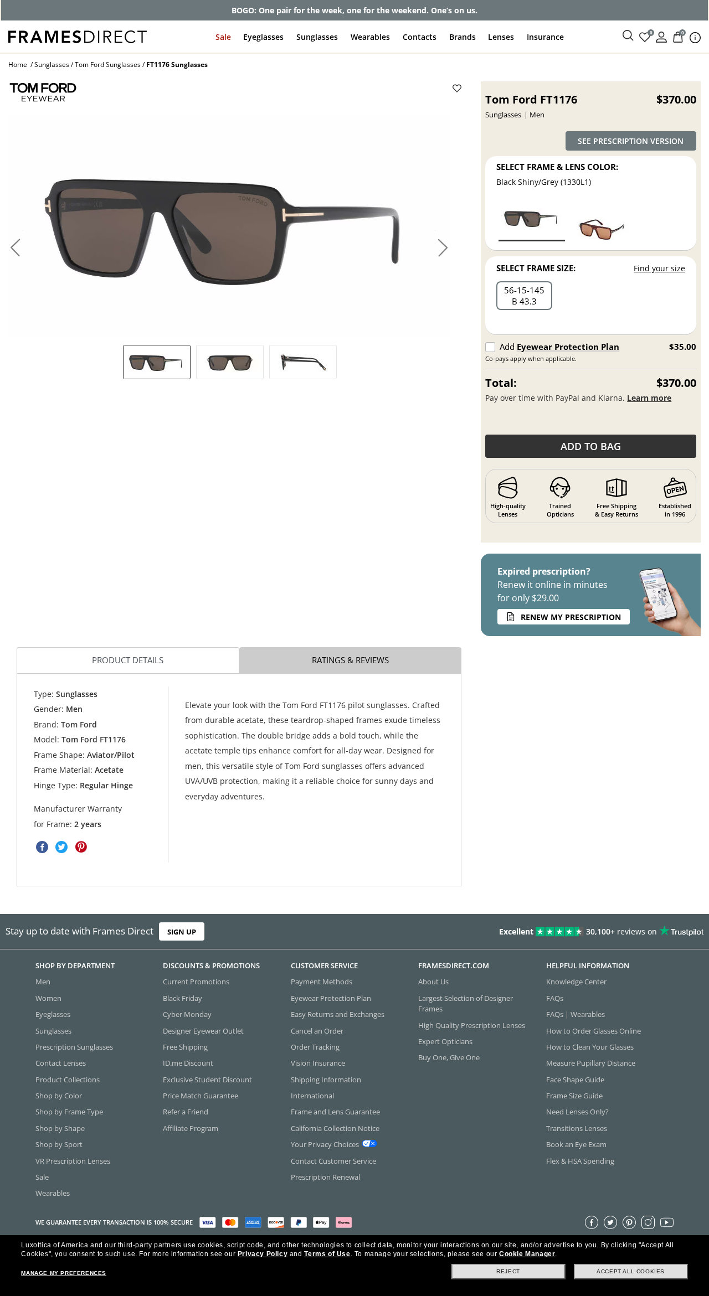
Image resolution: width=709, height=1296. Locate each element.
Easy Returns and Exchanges (337, 1014)
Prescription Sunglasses (74, 1047)
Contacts (419, 37)
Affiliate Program (190, 1128)
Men (42, 982)
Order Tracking (315, 1047)
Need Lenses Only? (577, 1112)
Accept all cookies (631, 1271)
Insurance (545, 37)
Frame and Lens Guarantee (335, 1112)
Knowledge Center (576, 982)
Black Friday (182, 998)
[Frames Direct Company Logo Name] (77, 35)
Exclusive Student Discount (207, 1080)
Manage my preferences (63, 1273)
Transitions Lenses (576, 1128)
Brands (462, 37)
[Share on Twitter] (61, 847)
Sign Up (181, 932)
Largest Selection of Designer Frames (465, 1003)
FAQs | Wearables (575, 1014)
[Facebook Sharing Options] (42, 847)
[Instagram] (648, 1222)
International (312, 1096)
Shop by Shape (60, 1128)
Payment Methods (321, 982)
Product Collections (67, 1080)
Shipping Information (326, 1080)
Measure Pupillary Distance (590, 1063)
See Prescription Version (631, 141)
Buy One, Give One (449, 1058)
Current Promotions (196, 982)
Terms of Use (327, 1254)
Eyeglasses (263, 37)
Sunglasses (317, 37)
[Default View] (157, 362)
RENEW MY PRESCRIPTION (571, 617)
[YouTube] (667, 1222)
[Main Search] (628, 36)
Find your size (659, 268)
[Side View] (303, 362)
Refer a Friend (185, 1112)
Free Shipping (185, 1047)
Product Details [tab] (127, 659)
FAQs (554, 998)
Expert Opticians (445, 1041)
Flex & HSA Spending (580, 1161)
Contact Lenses (60, 1063)
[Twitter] (610, 1222)
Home (17, 64)
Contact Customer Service (333, 1161)
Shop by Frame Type (69, 1112)
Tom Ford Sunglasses (108, 64)
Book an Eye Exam (576, 1144)
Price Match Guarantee (200, 1096)
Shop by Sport (59, 1144)
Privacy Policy (262, 1254)
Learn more (649, 398)
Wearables (370, 37)
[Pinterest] (629, 1222)
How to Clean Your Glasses (590, 1047)
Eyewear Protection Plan (568, 346)
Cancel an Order (317, 1031)
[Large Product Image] (229, 226)
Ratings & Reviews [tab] (350, 659)
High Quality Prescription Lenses (471, 1025)
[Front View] (230, 362)
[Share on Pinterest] (81, 847)
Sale (223, 37)
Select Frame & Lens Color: (557, 166)
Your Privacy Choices (325, 1144)
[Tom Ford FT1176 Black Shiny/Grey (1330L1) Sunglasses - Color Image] (532, 220)
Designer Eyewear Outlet (203, 1031)
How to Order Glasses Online (593, 1031)
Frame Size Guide (574, 1096)
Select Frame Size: (536, 267)
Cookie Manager (527, 1254)
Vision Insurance (318, 1063)
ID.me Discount (188, 1063)
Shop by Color (58, 1096)
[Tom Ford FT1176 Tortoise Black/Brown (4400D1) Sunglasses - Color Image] (602, 220)
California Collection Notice (335, 1128)
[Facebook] (591, 1222)
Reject (508, 1271)
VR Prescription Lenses (72, 1161)
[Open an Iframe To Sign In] (661, 36)
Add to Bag (591, 446)
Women (48, 998)
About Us (433, 982)
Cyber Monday (187, 1014)
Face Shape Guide (575, 1080)
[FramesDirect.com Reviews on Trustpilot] (558, 932)
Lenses (501, 37)
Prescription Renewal (325, 1177)
